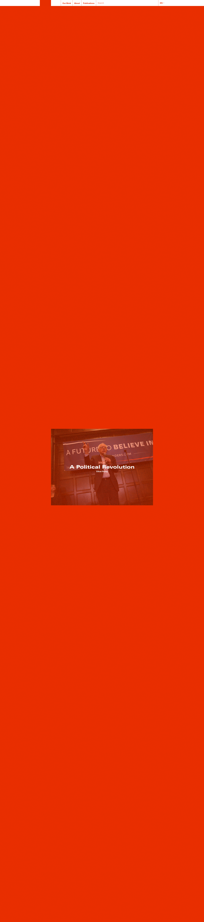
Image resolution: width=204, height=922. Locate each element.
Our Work (66, 3)
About (77, 3)
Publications (88, 3)
